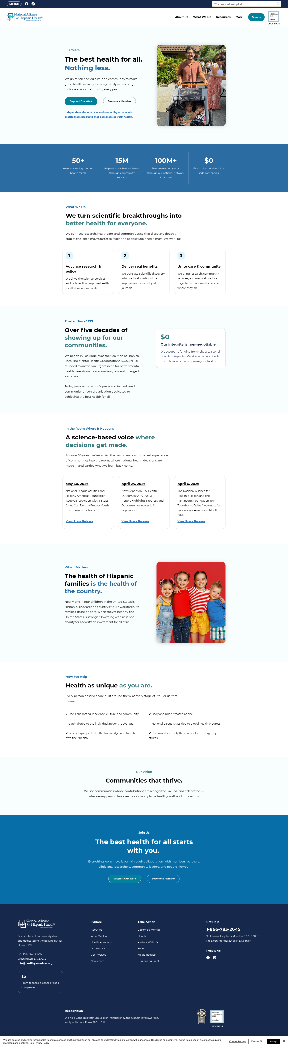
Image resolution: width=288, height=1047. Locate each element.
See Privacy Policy (39, 1043)
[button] (182, 17)
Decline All (256, 1041)
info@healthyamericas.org (35, 963)
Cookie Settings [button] (237, 1041)
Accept (273, 1041)
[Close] (284, 1041)
